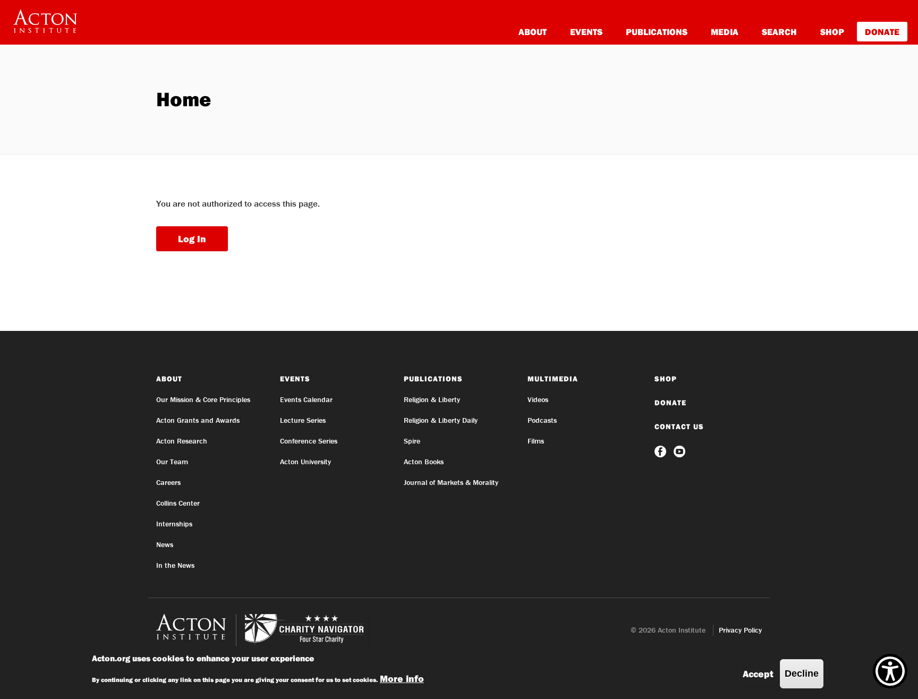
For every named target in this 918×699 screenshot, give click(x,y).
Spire (412, 441)
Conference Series (308, 441)
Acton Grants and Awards (198, 420)
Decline (802, 673)
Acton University (305, 461)
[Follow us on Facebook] (661, 450)
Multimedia (553, 378)
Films (536, 441)
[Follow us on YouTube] (679, 450)
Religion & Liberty (432, 399)
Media (724, 31)
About (532, 31)
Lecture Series (303, 420)
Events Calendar (306, 399)
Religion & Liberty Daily (441, 420)
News (164, 544)
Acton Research (181, 441)
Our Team (172, 461)
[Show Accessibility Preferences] (890, 671)
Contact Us (679, 426)
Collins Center (178, 503)
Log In (192, 239)
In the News (175, 565)
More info (402, 678)
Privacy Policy (740, 630)
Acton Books (424, 461)
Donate (882, 31)
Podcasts (542, 420)
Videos (538, 399)
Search (779, 31)
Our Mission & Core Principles (203, 399)
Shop (832, 31)
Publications (656, 31)
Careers (168, 482)
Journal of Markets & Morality (451, 482)
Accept (758, 674)
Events (586, 31)
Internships (174, 523)
